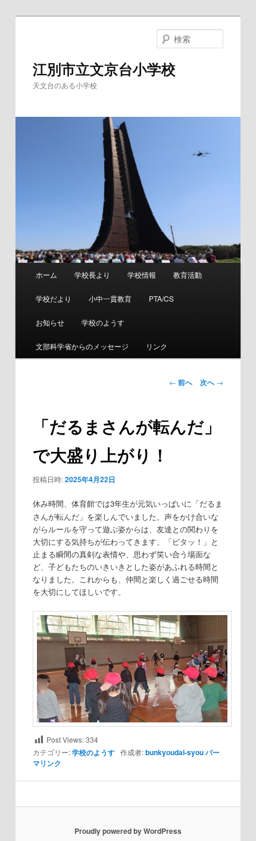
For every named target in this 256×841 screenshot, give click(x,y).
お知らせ (50, 322)
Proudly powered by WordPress (128, 831)
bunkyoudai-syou (174, 752)
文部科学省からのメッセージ (82, 346)
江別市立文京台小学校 (104, 68)
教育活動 (187, 274)
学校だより (53, 298)
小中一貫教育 (110, 298)
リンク (156, 346)
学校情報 (141, 274)
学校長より (92, 274)
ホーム (46, 274)
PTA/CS (161, 298)
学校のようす (103, 322)
